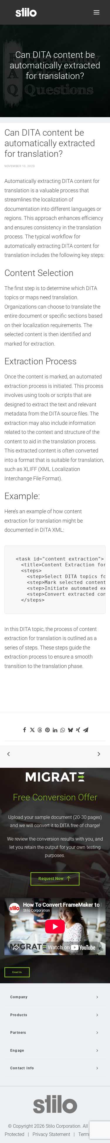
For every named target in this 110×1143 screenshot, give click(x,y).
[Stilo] (26, 12)
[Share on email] (85, 729)
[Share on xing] (78, 729)
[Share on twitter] (32, 729)
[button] (96, 12)
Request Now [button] (51, 878)
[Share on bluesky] (70, 729)
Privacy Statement (51, 1134)
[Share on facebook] (24, 729)
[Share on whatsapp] (62, 729)
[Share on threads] (39, 729)
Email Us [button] (17, 972)
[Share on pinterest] (47, 729)
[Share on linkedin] (55, 729)
